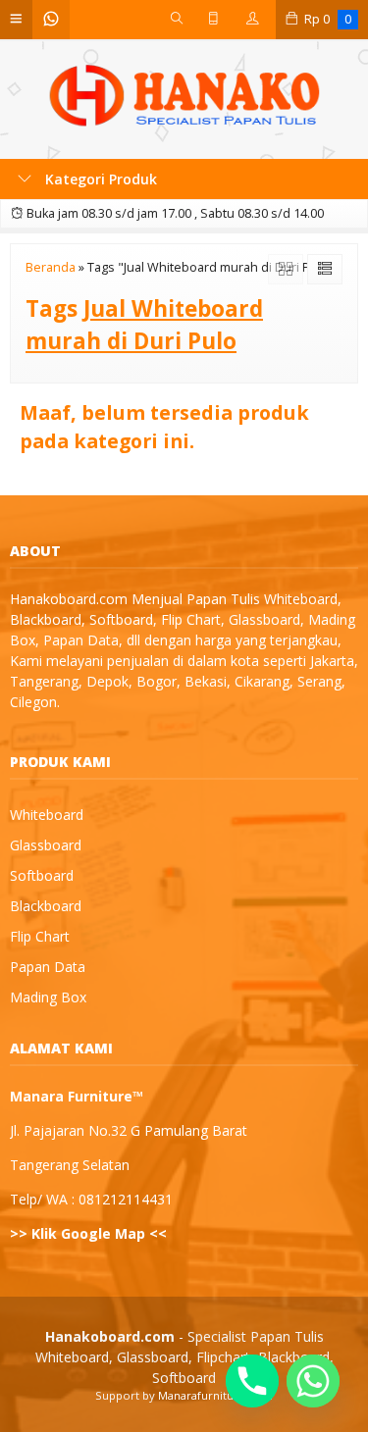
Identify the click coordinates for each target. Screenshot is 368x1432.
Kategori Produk (99, 179)
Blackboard (45, 905)
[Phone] (252, 1381)
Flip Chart (40, 936)
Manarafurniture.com (215, 1395)
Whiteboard (46, 814)
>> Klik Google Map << (88, 1233)
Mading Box (48, 997)
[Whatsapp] (313, 1381)
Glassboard (45, 845)
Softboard (42, 875)
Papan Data (47, 966)
